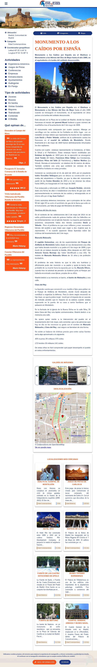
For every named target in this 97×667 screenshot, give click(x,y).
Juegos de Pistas (16, 67)
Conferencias (14, 70)
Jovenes (12, 97)
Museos (12, 100)
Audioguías (13, 83)
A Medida (12, 119)
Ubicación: (12, 33)
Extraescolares (15, 77)
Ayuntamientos (15, 80)
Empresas (13, 73)
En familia (13, 103)
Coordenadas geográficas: (18, 48)
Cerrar (65, 662)
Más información (46, 662)
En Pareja (13, 86)
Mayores (12, 109)
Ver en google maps (43, 447)
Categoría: (11, 41)
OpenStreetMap (76, 435)
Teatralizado (14, 112)
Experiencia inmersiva (18, 64)
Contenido (13, 116)
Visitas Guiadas (15, 106)
